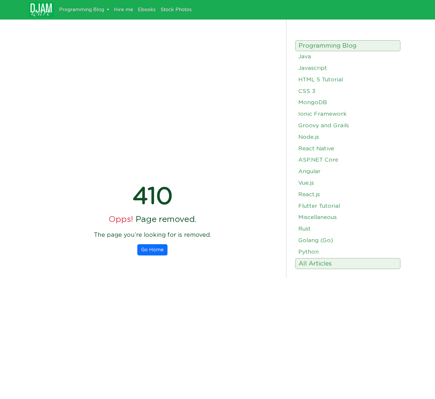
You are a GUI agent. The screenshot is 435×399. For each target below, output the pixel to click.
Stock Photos (176, 9)
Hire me (123, 9)
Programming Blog (82, 9)
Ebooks (147, 9)
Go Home (152, 249)
